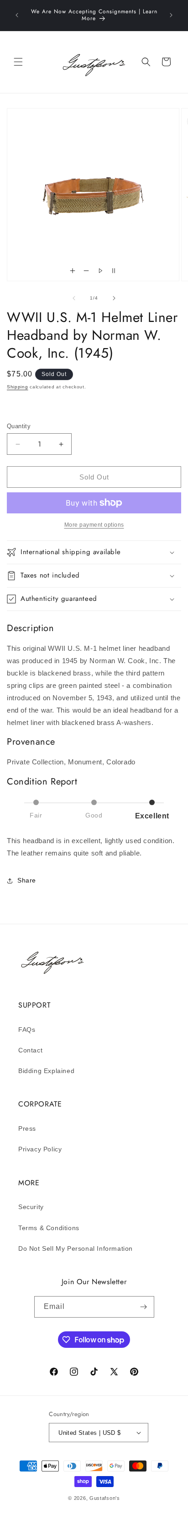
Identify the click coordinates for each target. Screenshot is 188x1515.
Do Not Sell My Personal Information (75, 1248)
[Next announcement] (171, 15)
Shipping (17, 386)
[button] (18, 62)
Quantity (19, 426)
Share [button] (26, 880)
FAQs (26, 1029)
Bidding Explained (46, 1070)
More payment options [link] (94, 525)
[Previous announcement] (17, 15)
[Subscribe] (144, 1307)
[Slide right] (114, 298)
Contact (30, 1050)
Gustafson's (104, 1498)
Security (31, 1206)
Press (27, 1128)
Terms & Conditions (48, 1228)
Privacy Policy (40, 1149)
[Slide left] (74, 298)
